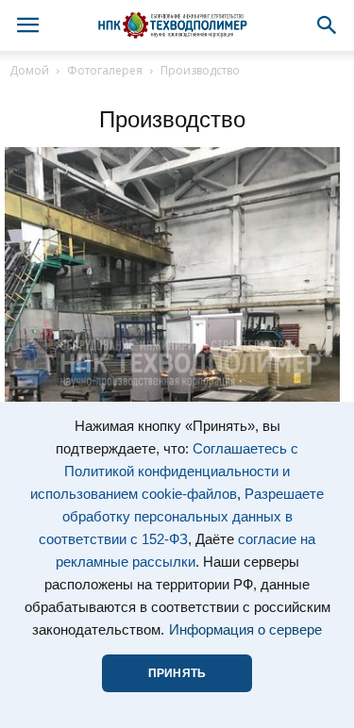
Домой (29, 70)
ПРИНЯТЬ (177, 673)
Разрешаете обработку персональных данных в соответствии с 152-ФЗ (181, 517)
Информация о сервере (245, 629)
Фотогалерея (105, 70)
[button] (327, 25)
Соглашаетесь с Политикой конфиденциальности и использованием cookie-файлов (164, 471)
